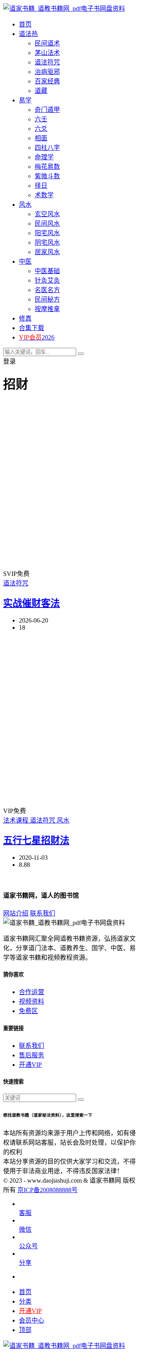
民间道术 (47, 43)
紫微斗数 (47, 176)
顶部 (25, 1330)
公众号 (28, 1246)
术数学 (44, 195)
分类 (25, 1301)
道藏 (41, 90)
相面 (41, 138)
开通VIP (30, 1064)
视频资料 (31, 1001)
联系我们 (42, 913)
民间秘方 (47, 299)
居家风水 (47, 252)
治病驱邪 (47, 71)
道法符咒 (47, 62)
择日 (41, 185)
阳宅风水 (47, 233)
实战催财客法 (31, 603)
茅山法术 (47, 52)
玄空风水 (47, 214)
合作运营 (31, 992)
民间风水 (47, 223)
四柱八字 (47, 147)
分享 (25, 1262)
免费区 (28, 1011)
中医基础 (47, 271)
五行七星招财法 (36, 840)
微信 (25, 1229)
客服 (25, 1213)
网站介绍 (15, 913)
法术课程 (16, 820)
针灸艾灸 (47, 280)
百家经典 (47, 81)
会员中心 (31, 1320)
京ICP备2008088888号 (47, 1190)
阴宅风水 (47, 242)
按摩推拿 (47, 309)
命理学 (44, 157)
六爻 (41, 128)
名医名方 (47, 290)
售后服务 (31, 1055)
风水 (63, 820)
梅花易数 (47, 166)
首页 (25, 1292)
